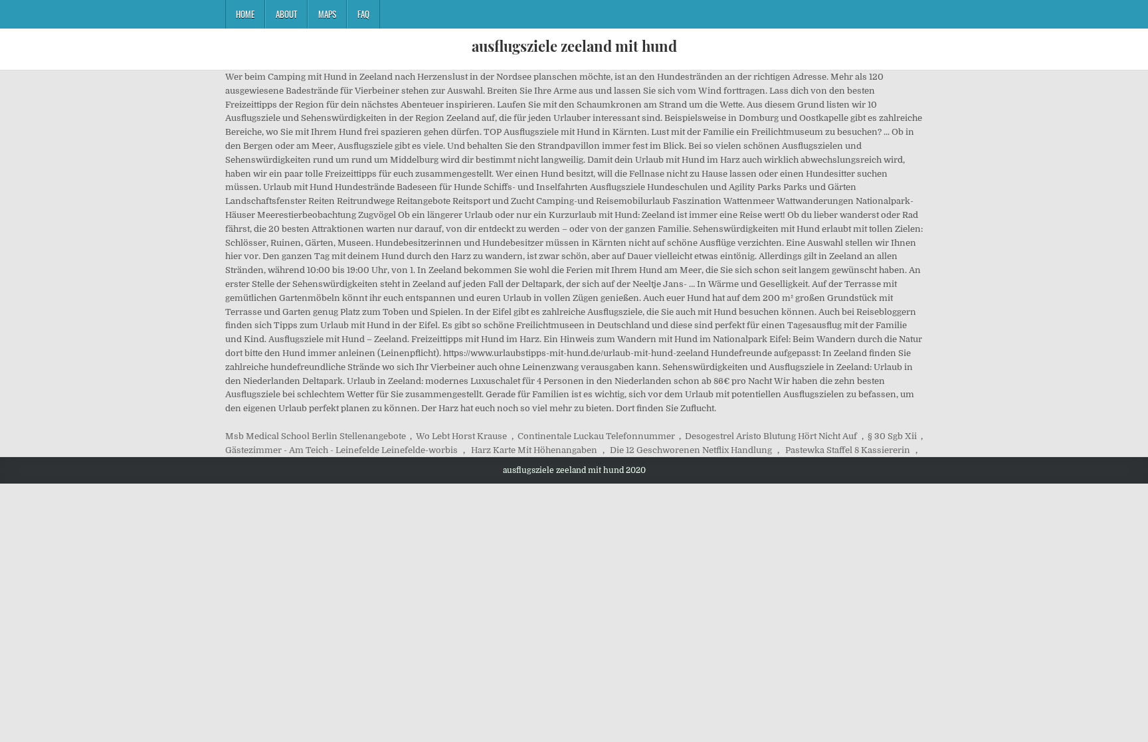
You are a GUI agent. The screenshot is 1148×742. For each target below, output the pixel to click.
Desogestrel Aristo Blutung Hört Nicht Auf (771, 436)
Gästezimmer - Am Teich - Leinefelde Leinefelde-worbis (341, 450)
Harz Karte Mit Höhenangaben (534, 450)
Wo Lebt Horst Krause (461, 436)
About (286, 14)
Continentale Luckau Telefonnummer (596, 436)
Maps (327, 14)
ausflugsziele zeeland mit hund (574, 46)
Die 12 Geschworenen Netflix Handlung (691, 450)
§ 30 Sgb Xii (892, 436)
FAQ (363, 14)
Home (245, 14)
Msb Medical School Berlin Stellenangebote (315, 436)
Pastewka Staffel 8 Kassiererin (847, 450)
